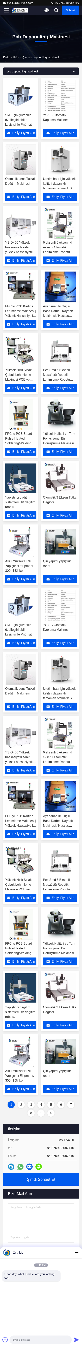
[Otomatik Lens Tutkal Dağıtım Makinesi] (20, 159)
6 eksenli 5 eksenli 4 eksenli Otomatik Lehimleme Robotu (57, 247)
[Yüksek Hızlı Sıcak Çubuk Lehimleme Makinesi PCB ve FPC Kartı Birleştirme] (20, 350)
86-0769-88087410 (66, 2)
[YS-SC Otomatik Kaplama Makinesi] (60, 95)
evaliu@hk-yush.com (20, 2)
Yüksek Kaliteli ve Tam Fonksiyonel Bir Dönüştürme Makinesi (59, 438)
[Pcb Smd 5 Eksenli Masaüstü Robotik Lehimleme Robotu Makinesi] (60, 350)
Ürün (16, 57)
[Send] (76, 1339)
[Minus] (76, 1252)
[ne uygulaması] (20, 1167)
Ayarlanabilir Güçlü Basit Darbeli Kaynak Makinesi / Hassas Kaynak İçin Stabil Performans (58, 316)
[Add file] (5, 1339)
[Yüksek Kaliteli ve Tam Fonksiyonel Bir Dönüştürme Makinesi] (60, 414)
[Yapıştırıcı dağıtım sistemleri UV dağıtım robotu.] (20, 478)
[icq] (38, 1166)
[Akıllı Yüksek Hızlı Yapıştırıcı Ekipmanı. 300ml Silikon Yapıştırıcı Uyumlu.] (20, 541)
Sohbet (70, 10)
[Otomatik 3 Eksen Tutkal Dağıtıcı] (60, 478)
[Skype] (11, 1166)
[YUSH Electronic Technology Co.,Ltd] (20, 10)
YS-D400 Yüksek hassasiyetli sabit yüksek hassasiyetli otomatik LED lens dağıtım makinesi (19, 252)
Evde (6, 57)
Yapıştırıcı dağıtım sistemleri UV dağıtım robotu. (20, 502)
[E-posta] (29, 1166)
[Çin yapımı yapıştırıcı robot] (60, 541)
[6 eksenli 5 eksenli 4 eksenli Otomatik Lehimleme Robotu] (60, 223)
